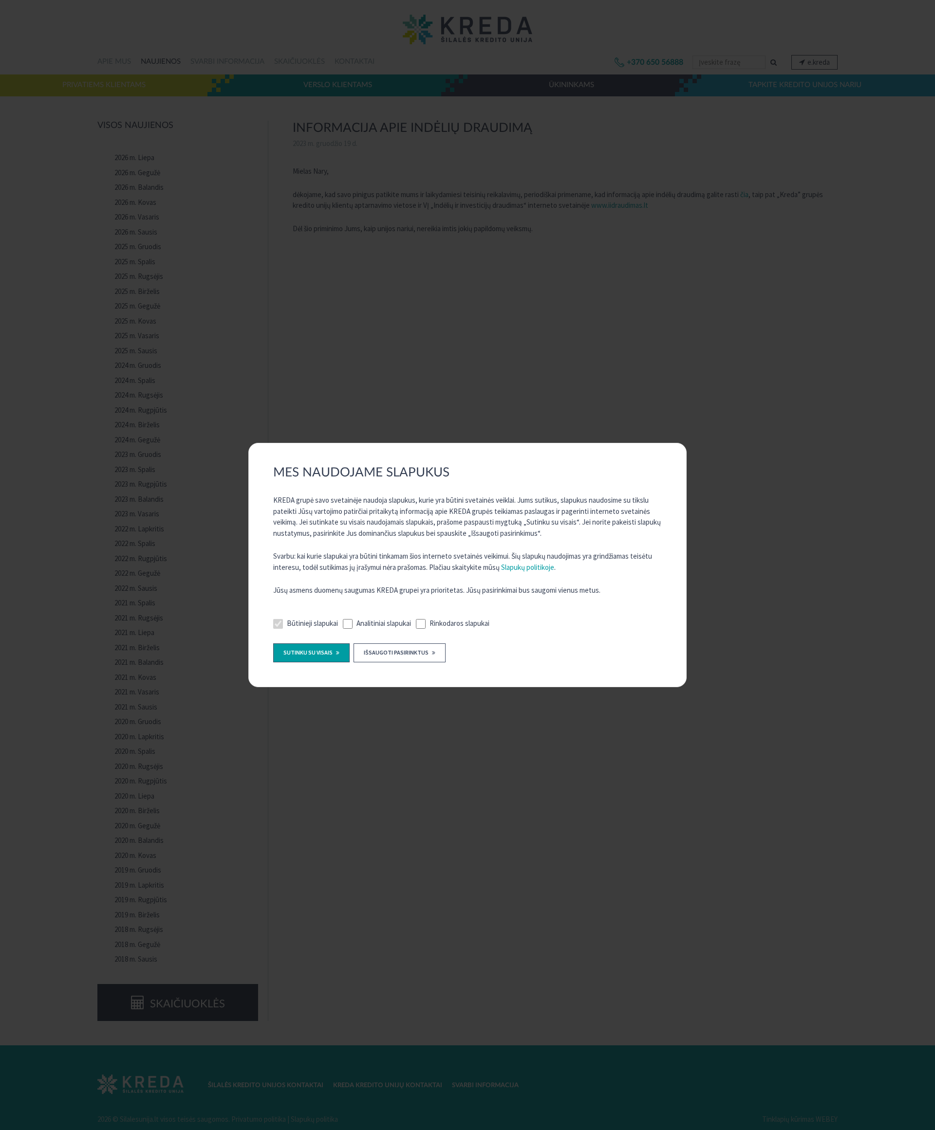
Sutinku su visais (308, 652)
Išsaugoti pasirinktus (397, 652)
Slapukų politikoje (527, 567)
